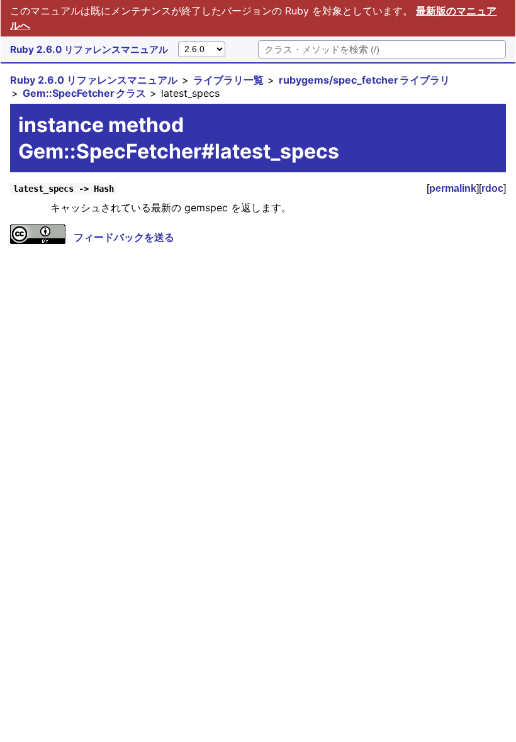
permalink (452, 188)
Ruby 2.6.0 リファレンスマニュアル (89, 49)
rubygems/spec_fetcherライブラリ (364, 80)
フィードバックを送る (124, 237)
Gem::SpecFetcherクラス (84, 93)
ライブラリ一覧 (228, 80)
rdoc (492, 188)
